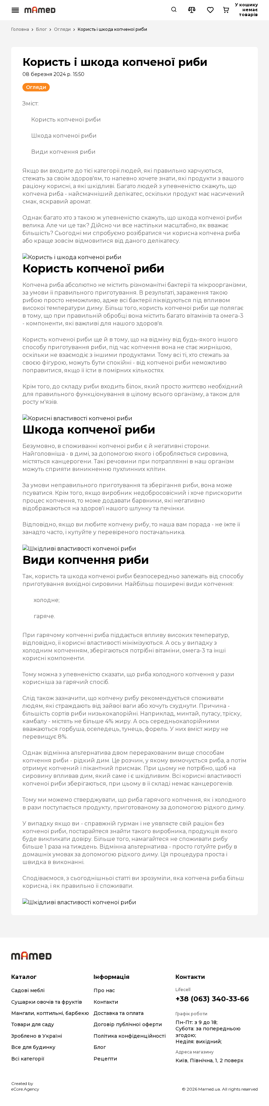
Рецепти (105, 1059)
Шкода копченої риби (64, 135)
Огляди (62, 29)
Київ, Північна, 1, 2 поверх (209, 1060)
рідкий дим (91, 760)
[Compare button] (191, 10)
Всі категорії (27, 1059)
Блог (41, 29)
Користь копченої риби (66, 119)
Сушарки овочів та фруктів (46, 1002)
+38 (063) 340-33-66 (212, 999)
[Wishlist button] (210, 10)
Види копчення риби (63, 151)
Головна (20, 29)
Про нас (104, 990)
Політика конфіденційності (130, 1036)
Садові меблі (27, 990)
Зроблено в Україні (36, 1036)
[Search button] (174, 10)
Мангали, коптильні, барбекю (50, 1013)
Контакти (106, 1002)
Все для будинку (33, 1047)
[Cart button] (226, 10)
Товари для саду (32, 1024)
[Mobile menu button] (15, 10)
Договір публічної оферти (128, 1024)
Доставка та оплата (119, 1013)
